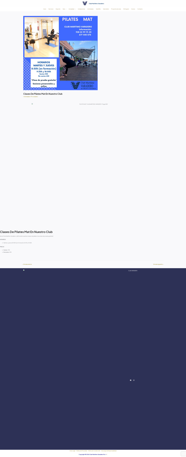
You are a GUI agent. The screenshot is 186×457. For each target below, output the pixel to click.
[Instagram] (133, 380)
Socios (133, 9)
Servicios (50, 9)
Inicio (44, 9)
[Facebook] (130, 380)
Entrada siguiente (158, 264)
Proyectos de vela (116, 9)
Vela (64, 9)
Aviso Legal (72, 451)
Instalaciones (81, 9)
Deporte (58, 9)
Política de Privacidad (81, 451)
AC (106, 454)
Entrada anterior (27, 264)
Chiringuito (126, 9)
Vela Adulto (106, 9)
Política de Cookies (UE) (94, 451)
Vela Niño (98, 9)
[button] (65, 9)
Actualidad (71, 9)
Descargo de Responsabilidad (108, 451)
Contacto (140, 9)
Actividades (90, 9)
